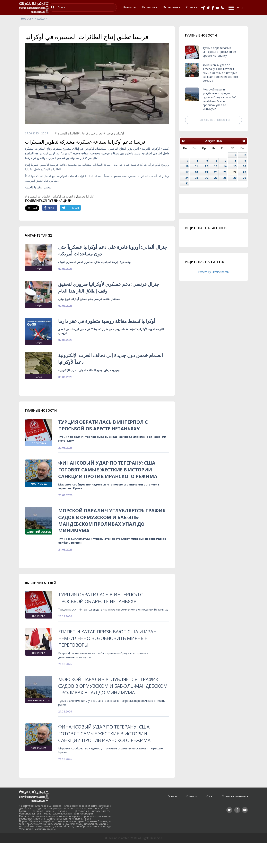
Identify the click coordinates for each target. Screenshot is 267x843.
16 (244, 166)
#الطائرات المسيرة (69, 133)
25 (196, 177)
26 (206, 177)
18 (196, 172)
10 (187, 166)
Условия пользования (235, 796)
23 (244, 172)
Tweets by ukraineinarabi (213, 272)
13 (215, 166)
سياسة (41, 18)
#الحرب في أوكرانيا (93, 133)
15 (235, 166)
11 (196, 166)
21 (225, 172)
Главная (172, 796)
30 (244, 177)
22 (235, 172)
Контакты (191, 796)
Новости (27, 18)
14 (225, 166)
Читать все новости (214, 120)
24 (187, 177)
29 (235, 177)
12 (206, 166)
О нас (209, 796)
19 (206, 172)
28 (225, 177)
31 (187, 183)
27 (215, 177)
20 (215, 172)
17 (187, 172)
